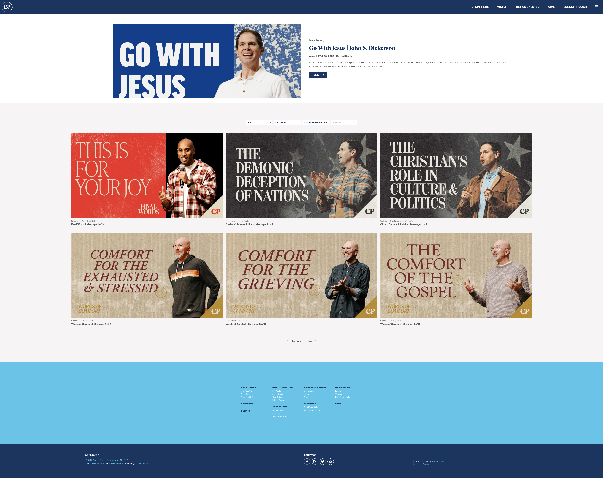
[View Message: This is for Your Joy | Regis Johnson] (147, 175)
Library (338, 391)
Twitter (323, 461)
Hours (306, 394)
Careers (338, 394)
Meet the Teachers (312, 410)
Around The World (280, 416)
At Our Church (278, 410)
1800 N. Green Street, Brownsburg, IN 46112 (106, 460)
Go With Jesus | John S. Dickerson (352, 48)
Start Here (480, 7)
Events (245, 410)
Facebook (307, 461)
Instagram (315, 461)
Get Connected (528, 7)
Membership (309, 391)
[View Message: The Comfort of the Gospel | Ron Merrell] (456, 274)
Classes (307, 397)
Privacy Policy (439, 461)
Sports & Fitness (315, 387)
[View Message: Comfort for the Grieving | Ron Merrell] (301, 274)
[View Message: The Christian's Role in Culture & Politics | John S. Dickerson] (456, 175)
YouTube (330, 461)
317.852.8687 (141, 463)
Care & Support (278, 397)
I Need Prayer (278, 400)
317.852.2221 (98, 463)
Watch (502, 7)
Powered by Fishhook (421, 464)
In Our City (276, 413)
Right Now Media (342, 397)
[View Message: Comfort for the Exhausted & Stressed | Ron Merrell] (147, 274)
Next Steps (245, 394)
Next (311, 341)
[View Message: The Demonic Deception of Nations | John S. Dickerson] (301, 175)
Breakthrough (575, 7)
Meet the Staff (247, 397)
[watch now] (207, 58)
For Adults (276, 391)
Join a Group (277, 394)
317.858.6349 (117, 463)
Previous (288, 341)
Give (551, 7)
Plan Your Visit (247, 391)
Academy (310, 403)
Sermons (247, 403)
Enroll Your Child (311, 407)
